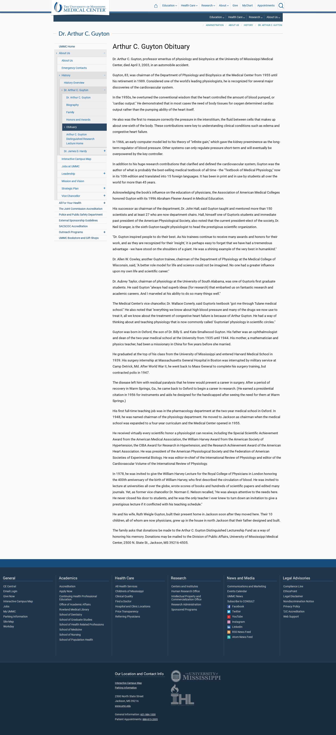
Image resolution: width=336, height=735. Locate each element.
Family (70, 112)
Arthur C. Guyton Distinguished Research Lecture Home (80, 139)
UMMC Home (67, 46)
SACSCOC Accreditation (73, 226)
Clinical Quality (124, 596)
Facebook (237, 606)
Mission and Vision (73, 181)
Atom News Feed (241, 637)
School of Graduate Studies (75, 619)
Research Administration (186, 604)
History (248, 25)
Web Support (291, 616)
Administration (215, 25)
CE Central (9, 586)
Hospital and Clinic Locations (132, 606)
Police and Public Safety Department (81, 214)
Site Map (8, 621)
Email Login (10, 591)
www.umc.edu (123, 705)
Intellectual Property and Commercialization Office (186, 598)
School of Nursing (70, 634)
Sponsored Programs (184, 609)
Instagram (237, 622)
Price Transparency (126, 611)
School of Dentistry (70, 614)
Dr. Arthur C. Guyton (270, 25)
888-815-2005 (150, 719)
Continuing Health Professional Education (78, 598)
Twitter (235, 611)
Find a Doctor (123, 601)
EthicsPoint (290, 591)
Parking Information (15, 616)
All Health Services (126, 586)
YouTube (236, 616)
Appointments (266, 5)
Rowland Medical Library (74, 609)
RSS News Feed (240, 632)
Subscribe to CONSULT (241, 601)
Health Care (188, 5)
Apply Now (65, 591)
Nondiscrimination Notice (298, 601)
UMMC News (235, 596)
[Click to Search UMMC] (281, 5)
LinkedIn (236, 627)
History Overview (74, 82)
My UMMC (9, 611)
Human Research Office (185, 591)
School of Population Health (76, 639)
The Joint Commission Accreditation (80, 209)
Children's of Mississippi (129, 591)
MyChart (247, 5)
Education (168, 5)
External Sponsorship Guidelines (78, 220)
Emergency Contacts (74, 68)
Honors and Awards (78, 119)
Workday (8, 626)
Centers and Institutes (184, 586)
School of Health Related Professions (81, 624)
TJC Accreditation (293, 611)
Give (235, 5)
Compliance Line (293, 586)
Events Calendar (237, 591)
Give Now (9, 596)
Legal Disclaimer (293, 596)
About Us (272, 17)
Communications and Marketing (246, 586)
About (222, 5)
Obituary (71, 127)
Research (207, 5)
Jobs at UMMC (71, 166)
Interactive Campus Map (76, 159)
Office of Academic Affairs (75, 604)
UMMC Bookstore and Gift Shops (79, 238)
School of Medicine (70, 629)
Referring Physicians (127, 616)
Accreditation (67, 586)
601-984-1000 (148, 714)
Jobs (6, 606)
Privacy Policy (291, 606)
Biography (72, 105)
